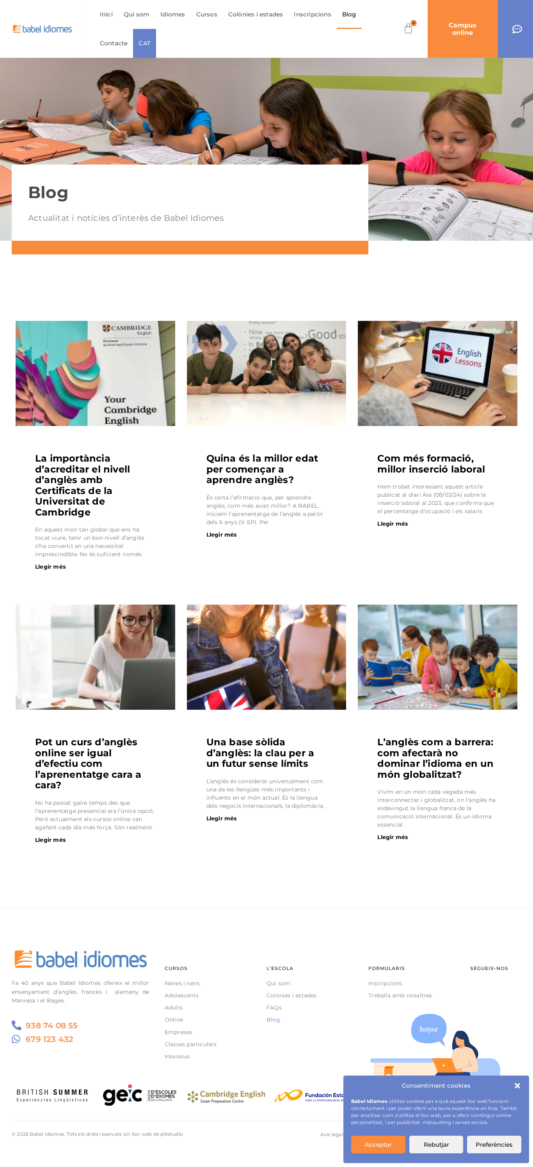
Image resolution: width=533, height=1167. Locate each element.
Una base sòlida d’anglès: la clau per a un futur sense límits (260, 752)
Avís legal (331, 1134)
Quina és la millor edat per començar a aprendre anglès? (262, 469)
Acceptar (378, 1144)
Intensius (177, 1056)
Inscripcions (312, 14)
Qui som (136, 14)
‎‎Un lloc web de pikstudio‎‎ (153, 1134)
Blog (349, 14)
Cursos (206, 14)
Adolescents (182, 995)
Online (174, 1019)
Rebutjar (436, 1144)
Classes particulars (191, 1044)
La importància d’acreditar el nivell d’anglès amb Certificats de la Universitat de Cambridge (82, 485)
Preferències (494, 1144)
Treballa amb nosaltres (400, 995)
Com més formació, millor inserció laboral (431, 463)
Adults (174, 1007)
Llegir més (50, 566)
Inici (106, 14)
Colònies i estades (255, 14)
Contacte (114, 43)
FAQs (274, 1007)
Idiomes (172, 14)
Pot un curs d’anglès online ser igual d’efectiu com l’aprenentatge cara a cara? (88, 763)
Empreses (178, 1032)
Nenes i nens (182, 983)
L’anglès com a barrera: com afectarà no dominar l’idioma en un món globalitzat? (435, 758)
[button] (517, 1086)
